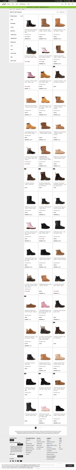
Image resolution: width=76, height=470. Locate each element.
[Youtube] (21, 461)
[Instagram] (16, 461)
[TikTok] (11, 461)
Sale (60, 447)
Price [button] (12, 49)
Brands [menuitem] (8, 4)
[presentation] (8, 4)
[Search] (62, 4)
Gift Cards (39, 449)
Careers (48, 440)
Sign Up (12, 440)
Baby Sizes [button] (13, 30)
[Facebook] (18, 461)
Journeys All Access (41, 441)
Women (60, 441)
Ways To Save (39, 445)
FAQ (26, 441)
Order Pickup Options (30, 449)
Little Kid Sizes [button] (14, 38)
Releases (61, 449)
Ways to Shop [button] (13, 60)
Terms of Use (49, 447)
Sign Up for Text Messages (15, 442)
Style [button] (12, 57)
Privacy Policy (49, 443)
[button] (73, 1)
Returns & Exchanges (30, 445)
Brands (60, 440)
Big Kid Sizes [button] (13, 42)
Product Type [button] (13, 53)
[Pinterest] (13, 461)
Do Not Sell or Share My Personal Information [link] (51, 457)
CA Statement (49, 450)
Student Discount (40, 447)
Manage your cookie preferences (30, 464)
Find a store (12, 454)
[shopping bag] (72, 4)
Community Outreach (51, 441)
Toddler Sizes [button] (13, 34)
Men (60, 443)
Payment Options (29, 450)
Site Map (27, 454)
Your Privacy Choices (53, 445)
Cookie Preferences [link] (50, 459)
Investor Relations (50, 454)
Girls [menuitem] (13, 4)
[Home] (4, 4)
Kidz (60, 445)
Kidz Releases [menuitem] (23, 4)
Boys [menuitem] (17, 4)
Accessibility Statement (51, 449)
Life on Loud (39, 440)
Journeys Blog (39, 443)
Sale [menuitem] (28, 4)
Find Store (20, 456)
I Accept (70, 465)
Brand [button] (12, 19)
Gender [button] (12, 27)
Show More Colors (28, 34)
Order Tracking (29, 443)
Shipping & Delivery (29, 447)
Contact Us (28, 440)
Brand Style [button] (13, 23)
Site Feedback (28, 452)
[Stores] (65, 4)
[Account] (69, 4)
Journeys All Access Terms (52, 452)
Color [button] (12, 45)
